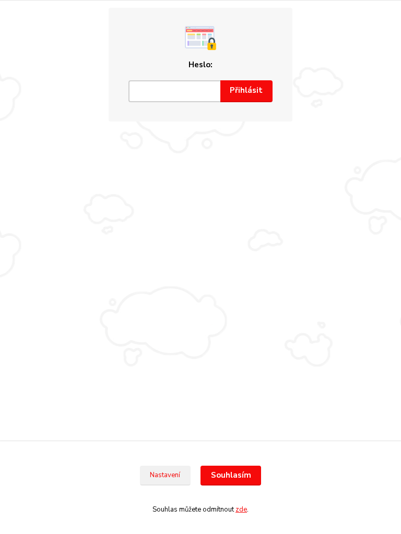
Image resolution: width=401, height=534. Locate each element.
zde (241, 509)
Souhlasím (231, 475)
